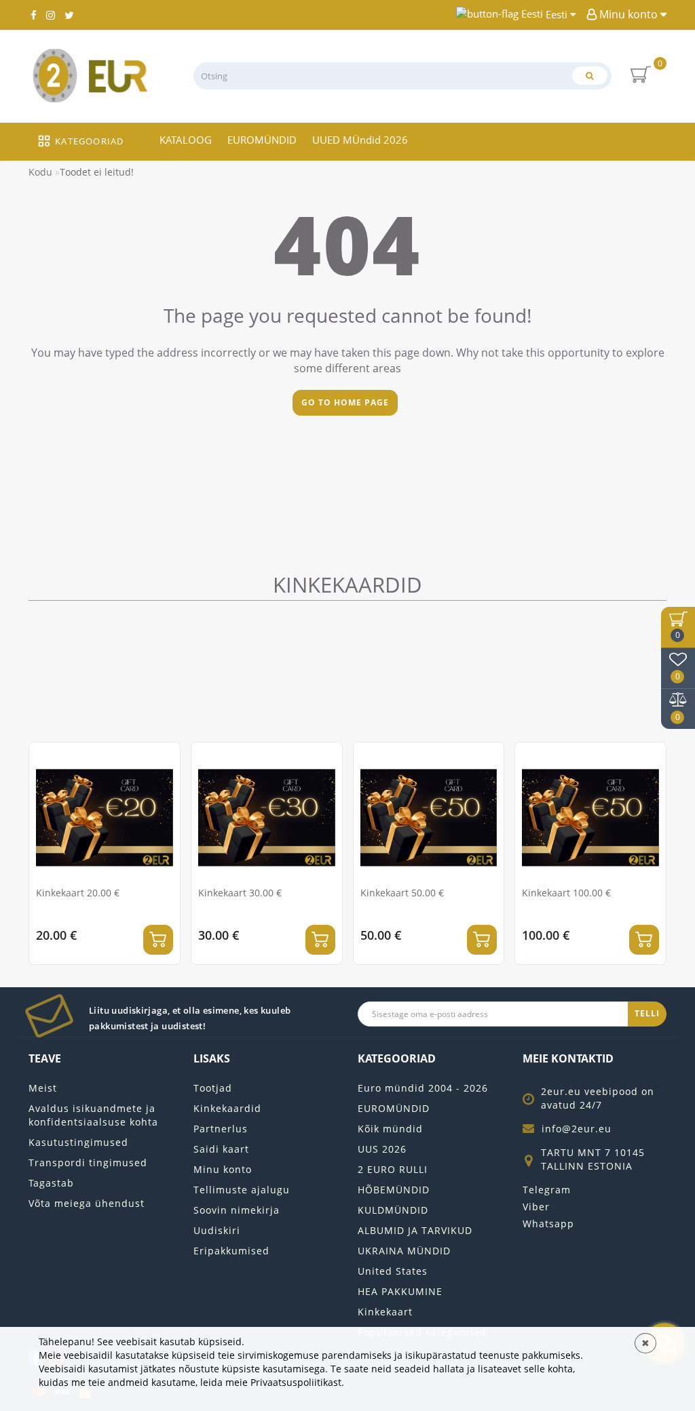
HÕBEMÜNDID (394, 1189)
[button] (648, 842)
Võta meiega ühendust (87, 1203)
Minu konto (628, 14)
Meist (43, 1087)
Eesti (556, 14)
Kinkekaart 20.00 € (77, 892)
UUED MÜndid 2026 (360, 139)
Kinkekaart (385, 1311)
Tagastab (51, 1182)
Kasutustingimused (78, 1142)
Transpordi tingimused (88, 1162)
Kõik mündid (390, 1128)
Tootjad (212, 1087)
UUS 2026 (382, 1148)
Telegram (547, 1189)
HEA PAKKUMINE (400, 1291)
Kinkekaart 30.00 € (240, 892)
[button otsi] (589, 75)
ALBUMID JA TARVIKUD (415, 1230)
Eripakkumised (231, 1250)
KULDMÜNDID (393, 1210)
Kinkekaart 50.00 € (402, 892)
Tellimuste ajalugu (241, 1189)
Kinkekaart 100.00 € (566, 892)
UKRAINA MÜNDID (404, 1250)
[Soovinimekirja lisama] (164, 759)
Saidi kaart (221, 1148)
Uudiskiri (216, 1230)
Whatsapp (548, 1223)
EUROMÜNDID (262, 139)
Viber (536, 1206)
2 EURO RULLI (393, 1169)
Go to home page (345, 402)
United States (393, 1271)
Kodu (40, 171)
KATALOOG (185, 139)
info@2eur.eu (577, 1128)
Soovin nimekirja (236, 1210)
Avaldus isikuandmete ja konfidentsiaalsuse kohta (93, 1115)
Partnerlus (220, 1128)
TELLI (647, 1013)
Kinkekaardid (227, 1108)
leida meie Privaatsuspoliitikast (270, 1382)
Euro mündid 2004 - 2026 (423, 1087)
